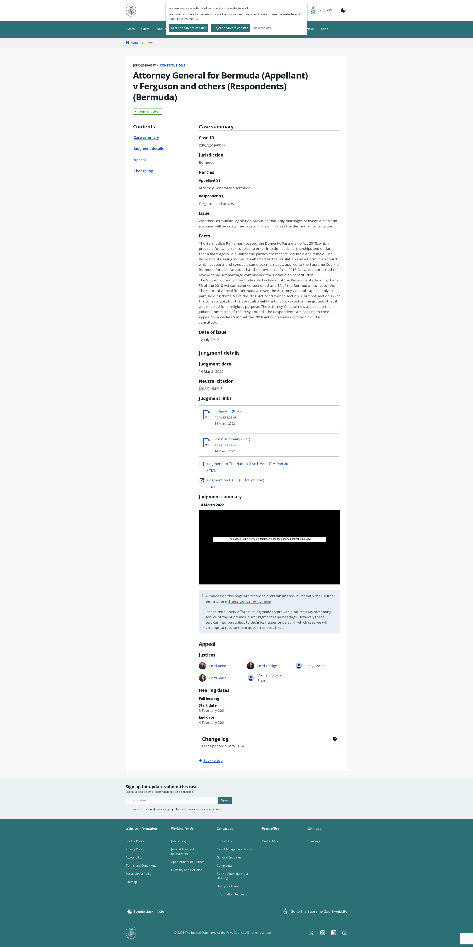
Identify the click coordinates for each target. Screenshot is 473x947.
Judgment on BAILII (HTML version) (235, 480)
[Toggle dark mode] (343, 10)
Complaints (224, 865)
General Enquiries (229, 857)
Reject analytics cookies (231, 28)
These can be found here (249, 601)
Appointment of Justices (187, 862)
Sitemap (131, 882)
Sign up (225, 800)
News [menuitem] (310, 29)
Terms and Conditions (141, 865)
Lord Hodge (267, 665)
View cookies (262, 28)
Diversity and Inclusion (187, 870)
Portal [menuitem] (145, 29)
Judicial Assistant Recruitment (182, 851)
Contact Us (224, 841)
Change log (143, 171)
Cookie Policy (135, 841)
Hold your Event (228, 886)
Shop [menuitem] (324, 29)
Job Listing (178, 841)
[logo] (131, 10)
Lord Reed (217, 665)
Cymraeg (314, 841)
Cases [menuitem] (130, 29)
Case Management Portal (234, 849)
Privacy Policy (135, 849)
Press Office (270, 841)
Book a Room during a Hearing (232, 876)
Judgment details (149, 148)
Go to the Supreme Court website (319, 911)
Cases (150, 42)
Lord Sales (218, 678)
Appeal (140, 159)
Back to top (213, 760)
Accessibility (134, 857)
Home (134, 42)
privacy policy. (214, 809)
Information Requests (232, 894)
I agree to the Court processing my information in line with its (177, 809)
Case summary (146, 137)
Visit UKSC (325, 10)
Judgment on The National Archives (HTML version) (248, 463)
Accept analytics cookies (188, 28)
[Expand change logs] (335, 739)
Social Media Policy (139, 874)
